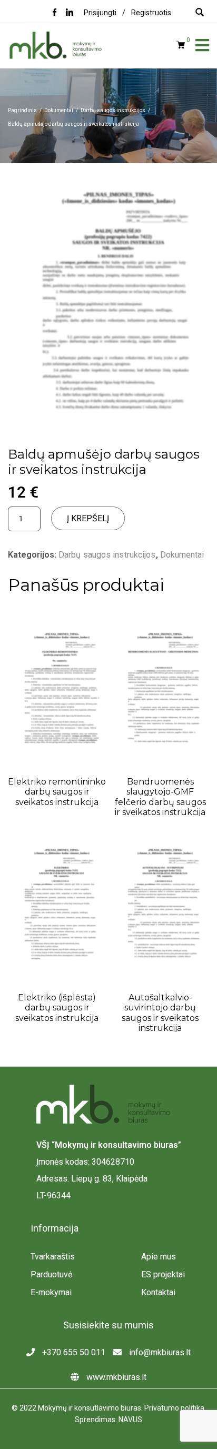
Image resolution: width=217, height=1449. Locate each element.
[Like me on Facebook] (54, 13)
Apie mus (158, 1257)
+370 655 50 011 (72, 1352)
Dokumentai (182, 555)
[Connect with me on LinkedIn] (69, 13)
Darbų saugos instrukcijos (107, 555)
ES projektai (163, 1274)
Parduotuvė (51, 1274)
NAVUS (130, 1419)
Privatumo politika (174, 1408)
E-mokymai (51, 1292)
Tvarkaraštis (53, 1257)
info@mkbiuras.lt (159, 1352)
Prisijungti (100, 12)
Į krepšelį (88, 518)
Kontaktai (158, 1292)
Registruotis (151, 12)
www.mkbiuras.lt (115, 1377)
